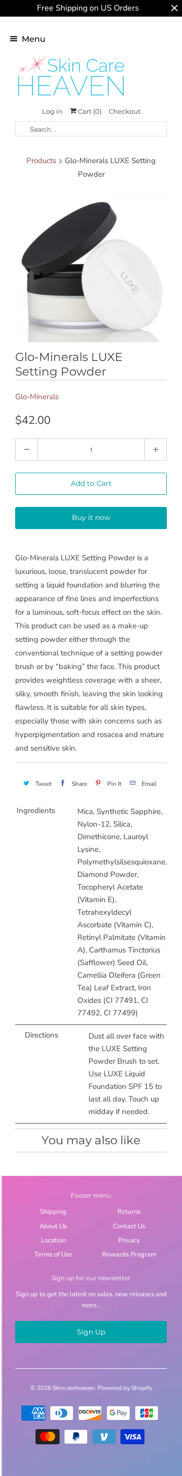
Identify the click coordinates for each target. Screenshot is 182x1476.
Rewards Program (129, 1254)
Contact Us (129, 1226)
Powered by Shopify (125, 1388)
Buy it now (91, 517)
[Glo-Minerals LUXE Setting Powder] (91, 266)
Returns (129, 1211)
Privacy (129, 1240)
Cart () (89, 111)
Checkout (125, 111)
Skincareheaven (74, 1388)
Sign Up (91, 1332)
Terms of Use (53, 1254)
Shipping (53, 1211)
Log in (52, 111)
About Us (53, 1226)
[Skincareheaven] (70, 97)
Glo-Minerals (37, 397)
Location (53, 1240)
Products (41, 161)
